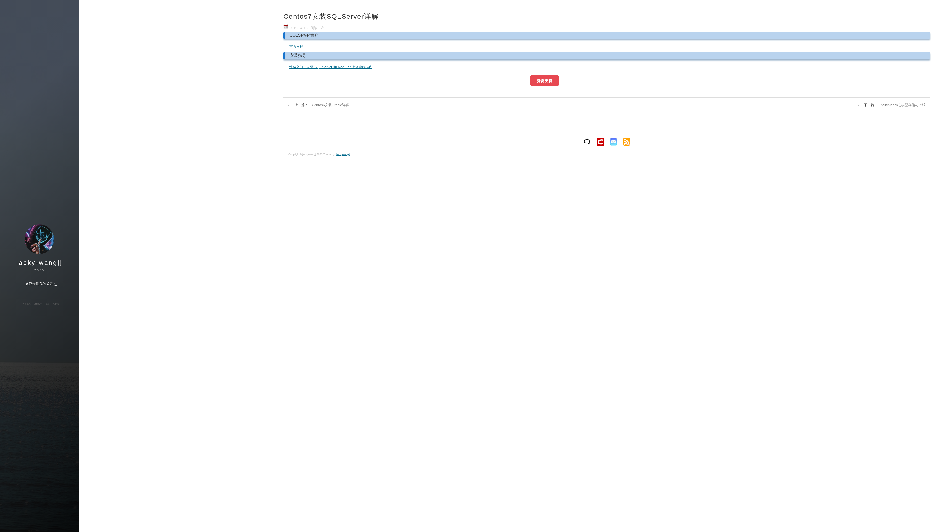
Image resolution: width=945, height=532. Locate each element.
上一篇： (322, 105)
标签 (47, 303)
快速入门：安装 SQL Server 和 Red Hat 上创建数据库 (330, 67)
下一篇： (894, 105)
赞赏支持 (544, 81)
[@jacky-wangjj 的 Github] (587, 142)
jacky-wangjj (39, 262)
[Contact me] (613, 142)
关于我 (56, 303)
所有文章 (38, 303)
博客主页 (27, 303)
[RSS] (626, 142)
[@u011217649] (600, 142)
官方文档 (296, 47)
